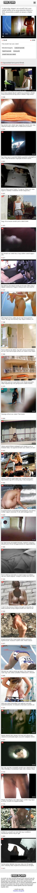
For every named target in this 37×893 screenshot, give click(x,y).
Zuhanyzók (16, 51)
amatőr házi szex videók (9, 54)
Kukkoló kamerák (19, 48)
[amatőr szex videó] (9, 2)
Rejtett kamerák (6, 51)
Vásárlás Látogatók (18, 891)
